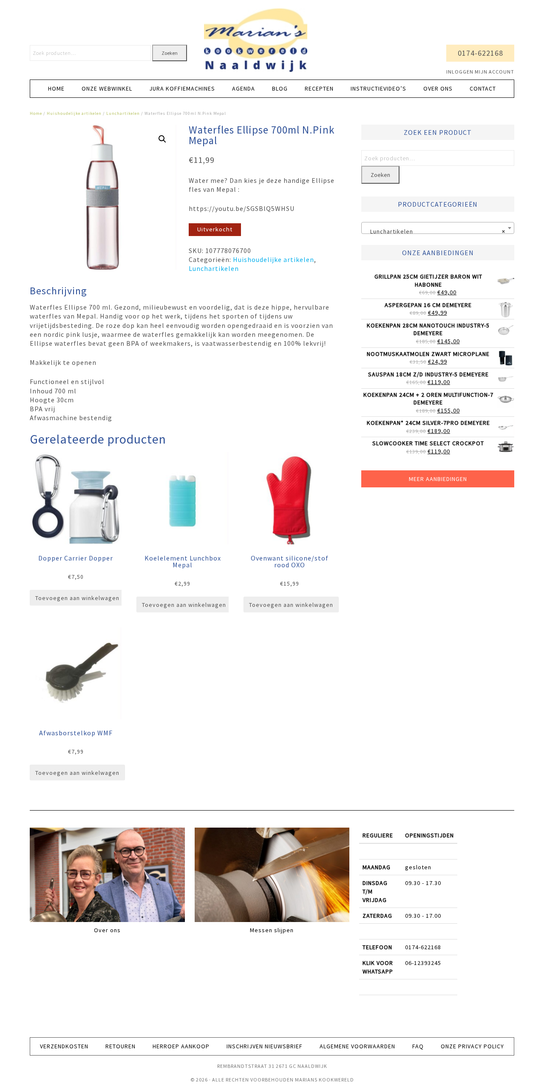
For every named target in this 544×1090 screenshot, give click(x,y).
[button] (162, 139)
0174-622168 (480, 53)
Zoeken (170, 53)
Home (36, 113)
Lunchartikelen (123, 113)
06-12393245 (423, 963)
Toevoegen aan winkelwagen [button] (77, 598)
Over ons (107, 930)
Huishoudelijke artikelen (74, 113)
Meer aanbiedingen (438, 479)
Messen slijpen (272, 930)
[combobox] (437, 228)
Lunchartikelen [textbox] (435, 231)
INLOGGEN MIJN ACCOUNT (480, 71)
